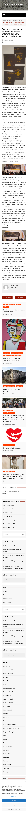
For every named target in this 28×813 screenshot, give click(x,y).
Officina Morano (7, 746)
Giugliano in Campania (9, 724)
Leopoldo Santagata (8, 732)
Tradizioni (6, 768)
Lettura (5, 735)
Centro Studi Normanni (14, 4)
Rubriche (6, 306)
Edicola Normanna (8, 527)
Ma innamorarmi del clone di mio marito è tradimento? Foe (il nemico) (13, 567)
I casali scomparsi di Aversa (11, 728)
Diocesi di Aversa (8, 702)
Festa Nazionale (7, 710)
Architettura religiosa (9, 670)
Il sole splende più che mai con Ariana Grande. (13, 556)
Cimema (5, 684)
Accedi (5, 591)
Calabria (5, 677)
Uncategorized (7, 772)
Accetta (14, 800)
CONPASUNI (7, 695)
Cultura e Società (8, 355)
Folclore (5, 713)
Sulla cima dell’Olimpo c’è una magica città (13, 562)
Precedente (8, 297)
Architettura (6, 353)
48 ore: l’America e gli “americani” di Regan (13, 550)
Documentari (19, 386)
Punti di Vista (7, 753)
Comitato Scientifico (8, 509)
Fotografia (6, 721)
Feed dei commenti (8, 598)
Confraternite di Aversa (9, 691)
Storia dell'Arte (17, 355)
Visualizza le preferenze (14, 809)
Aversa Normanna (8, 410)
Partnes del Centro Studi (10, 523)
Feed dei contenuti (8, 595)
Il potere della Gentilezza (11, 448)
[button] (25, 782)
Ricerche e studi (7, 512)
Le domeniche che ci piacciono (11, 546)
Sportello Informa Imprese (10, 520)
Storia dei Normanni (8, 505)
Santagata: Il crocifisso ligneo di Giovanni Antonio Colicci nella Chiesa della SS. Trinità (13, 476)
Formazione (6, 717)
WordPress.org (7, 602)
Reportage (6, 757)
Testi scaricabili (7, 516)
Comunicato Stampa (9, 688)
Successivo (20, 297)
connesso (11, 491)
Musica (18, 304)
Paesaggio (6, 750)
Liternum (5, 739)
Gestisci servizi (14, 796)
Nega (14, 805)
